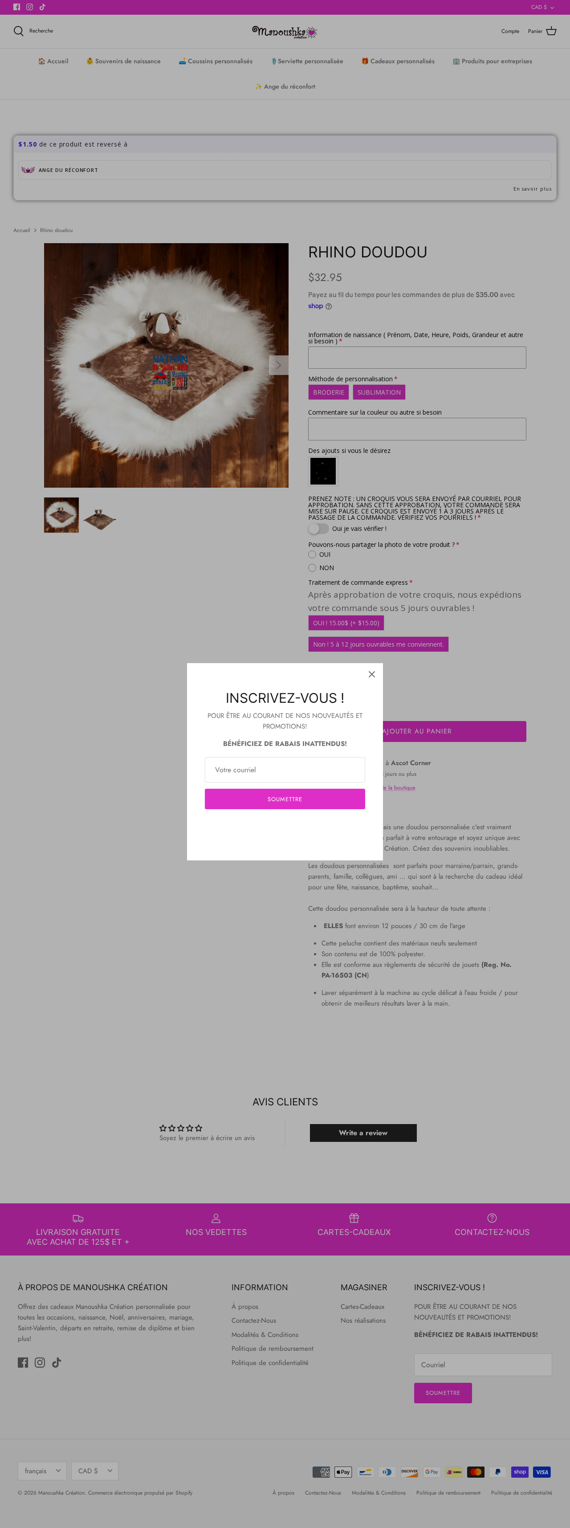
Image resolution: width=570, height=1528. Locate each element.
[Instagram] (285, 826)
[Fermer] (372, 674)
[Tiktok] (298, 826)
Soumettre (285, 799)
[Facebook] (272, 826)
